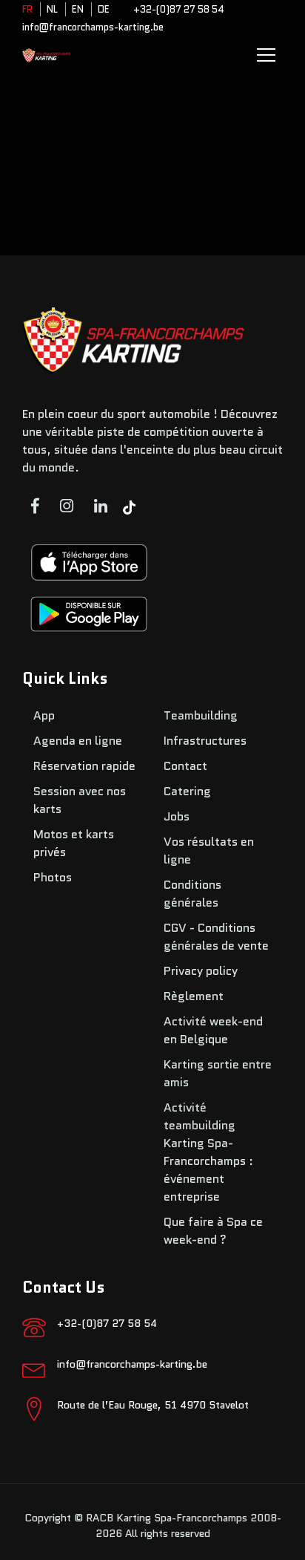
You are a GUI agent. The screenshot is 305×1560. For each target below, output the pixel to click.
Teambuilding (201, 715)
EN (78, 9)
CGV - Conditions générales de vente (216, 936)
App (44, 715)
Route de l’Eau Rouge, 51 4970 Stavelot (153, 1404)
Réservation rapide (84, 765)
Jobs (177, 816)
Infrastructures (205, 740)
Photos (52, 877)
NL (52, 9)
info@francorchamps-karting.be (93, 27)
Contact (185, 765)
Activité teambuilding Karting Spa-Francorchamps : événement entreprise (208, 1152)
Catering (187, 791)
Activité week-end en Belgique (213, 1030)
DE (104, 9)
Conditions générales (192, 893)
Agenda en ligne (77, 740)
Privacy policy (201, 970)
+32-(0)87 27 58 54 (178, 9)
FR (27, 9)
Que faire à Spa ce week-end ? (213, 1230)
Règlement (194, 996)
